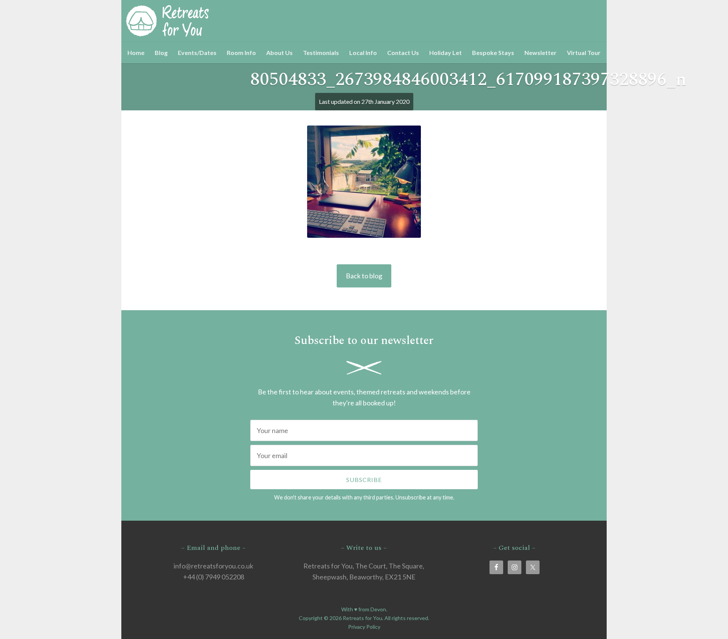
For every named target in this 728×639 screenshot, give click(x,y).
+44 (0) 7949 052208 (213, 577)
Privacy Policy (364, 626)
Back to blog (364, 276)
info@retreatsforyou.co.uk (213, 566)
